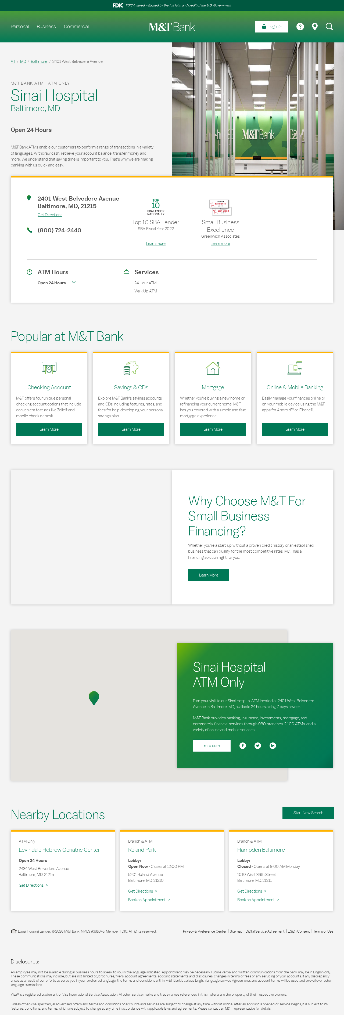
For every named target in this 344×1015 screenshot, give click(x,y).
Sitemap (236, 931)
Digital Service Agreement (265, 931)
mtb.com (212, 745)
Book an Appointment (147, 899)
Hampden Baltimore (261, 849)
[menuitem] (271, 26)
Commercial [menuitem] (76, 27)
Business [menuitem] (46, 27)
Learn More (37, 427)
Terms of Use (323, 931)
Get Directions (44, 214)
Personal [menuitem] (20, 27)
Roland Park (142, 849)
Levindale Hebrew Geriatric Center (59, 849)
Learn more (156, 243)
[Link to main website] (172, 26)
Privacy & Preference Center (205, 931)
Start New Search (308, 812)
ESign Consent (299, 931)
